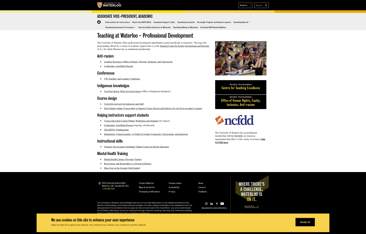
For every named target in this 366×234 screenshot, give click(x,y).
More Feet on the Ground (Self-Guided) (122, 167)
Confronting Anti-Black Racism (118, 66)
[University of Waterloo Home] (109, 5)
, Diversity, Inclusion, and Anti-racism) (155, 61)
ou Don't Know (134, 91)
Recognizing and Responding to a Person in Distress (127, 163)
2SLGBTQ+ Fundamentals (116, 129)
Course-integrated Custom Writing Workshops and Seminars (131, 120)
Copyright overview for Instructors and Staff (124, 103)
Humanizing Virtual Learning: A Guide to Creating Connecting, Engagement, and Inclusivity (146, 134)
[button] (245, 5)
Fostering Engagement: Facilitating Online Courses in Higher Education (136, 146)
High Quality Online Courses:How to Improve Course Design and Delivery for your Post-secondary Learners (153, 108)
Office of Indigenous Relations (136, 213)
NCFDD (238, 135)
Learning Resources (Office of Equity (121, 61)
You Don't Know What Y (115, 91)
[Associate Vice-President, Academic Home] (99, 22)
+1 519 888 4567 (108, 188)
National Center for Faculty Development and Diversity (184, 45)
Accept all (305, 221)
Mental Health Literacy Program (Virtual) (123, 159)
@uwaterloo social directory (214, 208)
